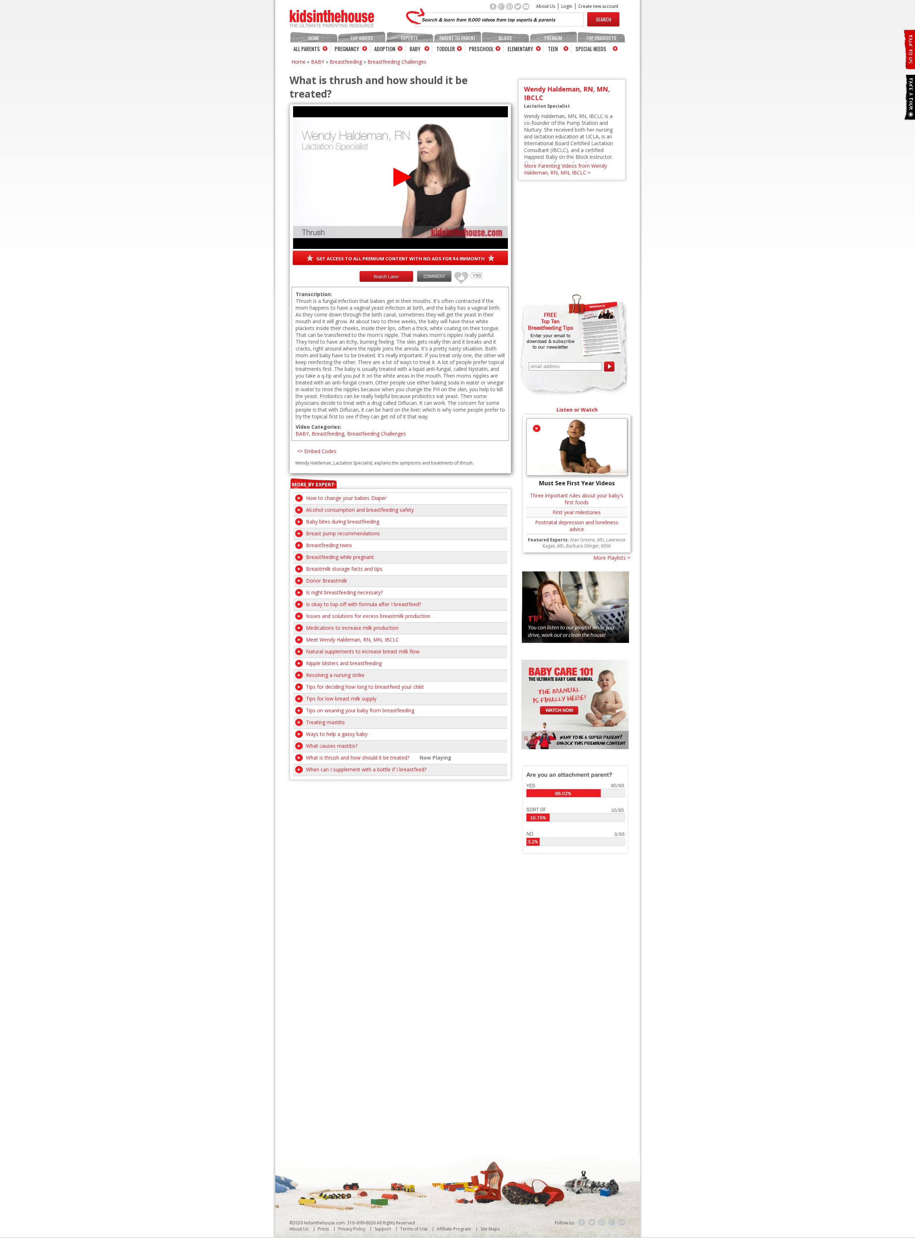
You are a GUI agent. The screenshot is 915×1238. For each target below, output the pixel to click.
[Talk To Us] (909, 66)
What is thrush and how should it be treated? (357, 757)
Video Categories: (318, 426)
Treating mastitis (325, 722)
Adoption (384, 49)
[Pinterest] (601, 1222)
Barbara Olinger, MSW (588, 546)
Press (323, 1229)
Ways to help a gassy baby (336, 734)
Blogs (505, 37)
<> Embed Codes (316, 451)
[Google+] (611, 1222)
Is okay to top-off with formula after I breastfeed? (363, 604)
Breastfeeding (346, 61)
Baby (415, 49)
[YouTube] (621, 1222)
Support (383, 1229)
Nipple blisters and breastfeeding (344, 663)
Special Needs (590, 49)
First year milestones (577, 512)
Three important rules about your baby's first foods (576, 499)
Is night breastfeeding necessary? (344, 592)
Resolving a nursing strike (335, 675)
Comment (434, 276)
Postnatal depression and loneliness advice (576, 525)
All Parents (306, 49)
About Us (545, 6)
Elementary (520, 49)
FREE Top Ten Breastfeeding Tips (550, 321)
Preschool (481, 49)
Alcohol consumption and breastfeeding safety (360, 509)
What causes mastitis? (331, 745)
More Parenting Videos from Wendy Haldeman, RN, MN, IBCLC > (565, 169)
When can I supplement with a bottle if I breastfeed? (366, 769)
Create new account (598, 6)
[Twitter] (591, 1222)
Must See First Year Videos (577, 483)
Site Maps (490, 1229)
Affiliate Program (454, 1229)
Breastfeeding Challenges (396, 61)
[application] (400, 177)
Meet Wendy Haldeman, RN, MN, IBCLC (352, 639)
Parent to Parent (457, 37)
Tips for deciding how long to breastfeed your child (365, 686)
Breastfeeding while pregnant (340, 557)
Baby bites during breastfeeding (342, 521)
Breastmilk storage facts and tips (344, 568)
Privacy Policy (351, 1229)
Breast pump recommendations (343, 533)
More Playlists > (611, 557)
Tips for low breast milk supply (341, 698)
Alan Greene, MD (587, 540)
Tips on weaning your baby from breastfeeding (360, 710)
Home (313, 37)
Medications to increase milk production (352, 627)
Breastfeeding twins (329, 545)
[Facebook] (581, 1222)
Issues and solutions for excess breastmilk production (368, 616)
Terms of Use (413, 1229)
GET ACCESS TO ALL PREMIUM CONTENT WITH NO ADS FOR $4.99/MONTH (400, 258)
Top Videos (361, 37)
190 (458, 274)
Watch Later (386, 276)
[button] (400, 177)
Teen (553, 49)
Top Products (601, 37)
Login (566, 6)
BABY (317, 61)
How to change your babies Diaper (346, 498)
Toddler (445, 49)
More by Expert (313, 484)
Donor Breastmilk (326, 580)
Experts (409, 37)
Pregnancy (347, 49)
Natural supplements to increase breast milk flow (363, 651)
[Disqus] (400, 869)
